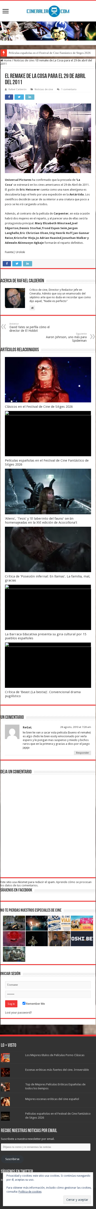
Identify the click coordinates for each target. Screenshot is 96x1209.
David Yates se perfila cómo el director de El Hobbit (29, 327)
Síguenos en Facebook (16, 890)
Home (7, 60)
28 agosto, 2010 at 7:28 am (75, 727)
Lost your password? (18, 1012)
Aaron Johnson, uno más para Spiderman (66, 337)
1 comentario (69, 89)
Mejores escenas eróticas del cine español (52, 1099)
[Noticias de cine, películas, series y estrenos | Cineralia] (48, 10)
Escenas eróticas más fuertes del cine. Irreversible (57, 1069)
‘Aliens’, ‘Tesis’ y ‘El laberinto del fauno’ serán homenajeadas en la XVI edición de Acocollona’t (41, 521)
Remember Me (35, 1003)
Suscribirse (12, 1159)
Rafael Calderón (17, 89)
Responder (82, 752)
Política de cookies (30, 1191)
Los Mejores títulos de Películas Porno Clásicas (54, 1055)
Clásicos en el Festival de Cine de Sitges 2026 (39, 407)
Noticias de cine (24, 60)
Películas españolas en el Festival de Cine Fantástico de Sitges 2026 (50, 53)
